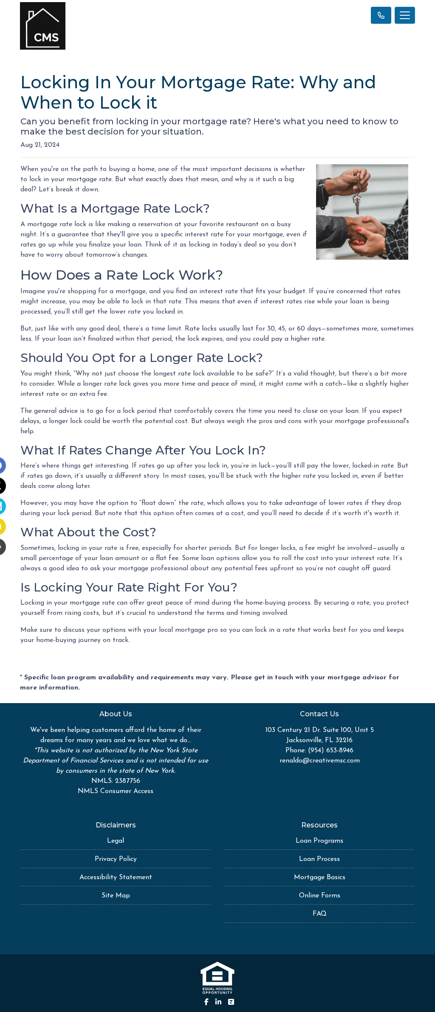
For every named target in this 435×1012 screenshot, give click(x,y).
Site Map (116, 895)
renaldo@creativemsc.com (320, 760)
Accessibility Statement (115, 877)
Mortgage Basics (319, 877)
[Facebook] (206, 1001)
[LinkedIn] (218, 1001)
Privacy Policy (116, 859)
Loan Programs (319, 841)
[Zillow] (231, 1001)
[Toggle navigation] (405, 15)
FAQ (320, 914)
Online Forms (319, 895)
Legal (115, 841)
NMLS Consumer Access (115, 791)
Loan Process (319, 859)
